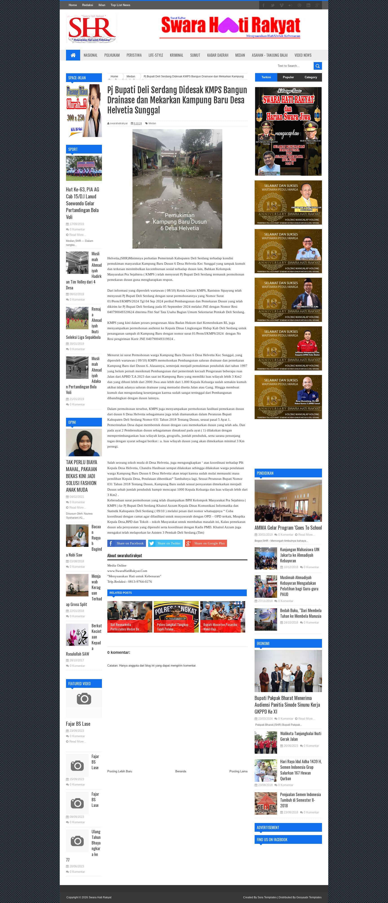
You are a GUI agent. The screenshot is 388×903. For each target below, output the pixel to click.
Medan (240, 55)
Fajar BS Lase (78, 723)
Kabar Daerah (217, 55)
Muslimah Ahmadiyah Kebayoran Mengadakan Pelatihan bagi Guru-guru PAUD (299, 585)
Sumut (195, 55)
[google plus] (317, 5)
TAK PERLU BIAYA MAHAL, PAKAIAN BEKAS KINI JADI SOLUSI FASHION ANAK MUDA (81, 475)
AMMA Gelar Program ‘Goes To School (288, 527)
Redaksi (87, 5)
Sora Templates (267, 897)
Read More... (77, 234)
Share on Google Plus (209, 543)
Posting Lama (238, 771)
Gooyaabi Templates (309, 897)
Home (73, 5)
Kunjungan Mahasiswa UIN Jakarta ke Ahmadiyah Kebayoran (299, 554)
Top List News (120, 5)
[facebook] (263, 5)
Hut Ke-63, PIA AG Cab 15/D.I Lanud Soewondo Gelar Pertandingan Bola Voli (82, 203)
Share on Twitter (169, 543)
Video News (303, 55)
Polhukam (112, 55)
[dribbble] (299, 5)
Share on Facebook (130, 543)
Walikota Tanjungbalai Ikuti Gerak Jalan (300, 736)
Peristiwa (134, 55)
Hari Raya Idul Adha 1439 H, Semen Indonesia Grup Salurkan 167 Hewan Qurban (301, 769)
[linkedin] (308, 5)
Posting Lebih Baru (119, 771)
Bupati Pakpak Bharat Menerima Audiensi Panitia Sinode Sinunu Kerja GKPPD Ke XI (287, 704)
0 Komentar (77, 229)
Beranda (180, 771)
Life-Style (156, 55)
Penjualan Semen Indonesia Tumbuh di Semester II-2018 (300, 799)
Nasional (90, 55)
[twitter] (272, 5)
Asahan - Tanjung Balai (270, 55)
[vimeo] (281, 5)
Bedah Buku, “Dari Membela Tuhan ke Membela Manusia (301, 613)
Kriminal (176, 55)
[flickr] (290, 5)
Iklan (102, 5)
